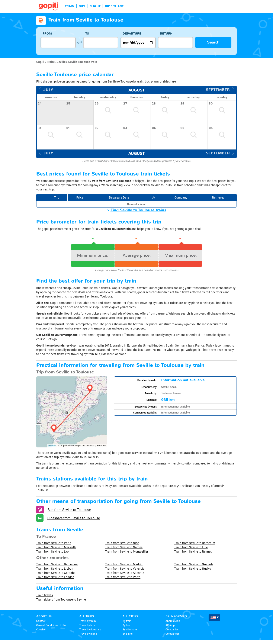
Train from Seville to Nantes (123, 547)
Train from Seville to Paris (53, 543)
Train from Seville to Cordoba (56, 573)
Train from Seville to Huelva (192, 568)
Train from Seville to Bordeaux (194, 543)
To (87, 34)
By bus (126, 625)
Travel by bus (87, 625)
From (47, 34)
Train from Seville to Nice (122, 543)
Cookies (40, 629)
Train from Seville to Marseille (56, 547)
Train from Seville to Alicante (124, 573)
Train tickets (44, 595)
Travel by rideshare (90, 629)
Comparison (173, 633)
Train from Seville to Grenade (193, 564)
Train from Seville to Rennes (193, 551)
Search (213, 42)
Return (166, 34)
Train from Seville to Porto (122, 577)
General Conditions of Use (51, 625)
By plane (127, 633)
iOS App (170, 625)
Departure (132, 34)
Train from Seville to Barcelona (57, 564)
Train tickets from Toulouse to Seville (61, 599)
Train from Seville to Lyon (53, 551)
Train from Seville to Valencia (125, 568)
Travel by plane (88, 633)
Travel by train (87, 621)
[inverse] (79, 42)
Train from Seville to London (55, 577)
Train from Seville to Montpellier (126, 551)
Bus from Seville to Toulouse (69, 509)
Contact (40, 621)
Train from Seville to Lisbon (54, 568)
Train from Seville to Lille (191, 547)
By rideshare (129, 629)
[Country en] (214, 617)
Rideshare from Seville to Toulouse (73, 518)
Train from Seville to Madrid (123, 564)
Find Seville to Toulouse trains (138, 210)
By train (126, 621)
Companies (172, 629)
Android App (173, 621)
